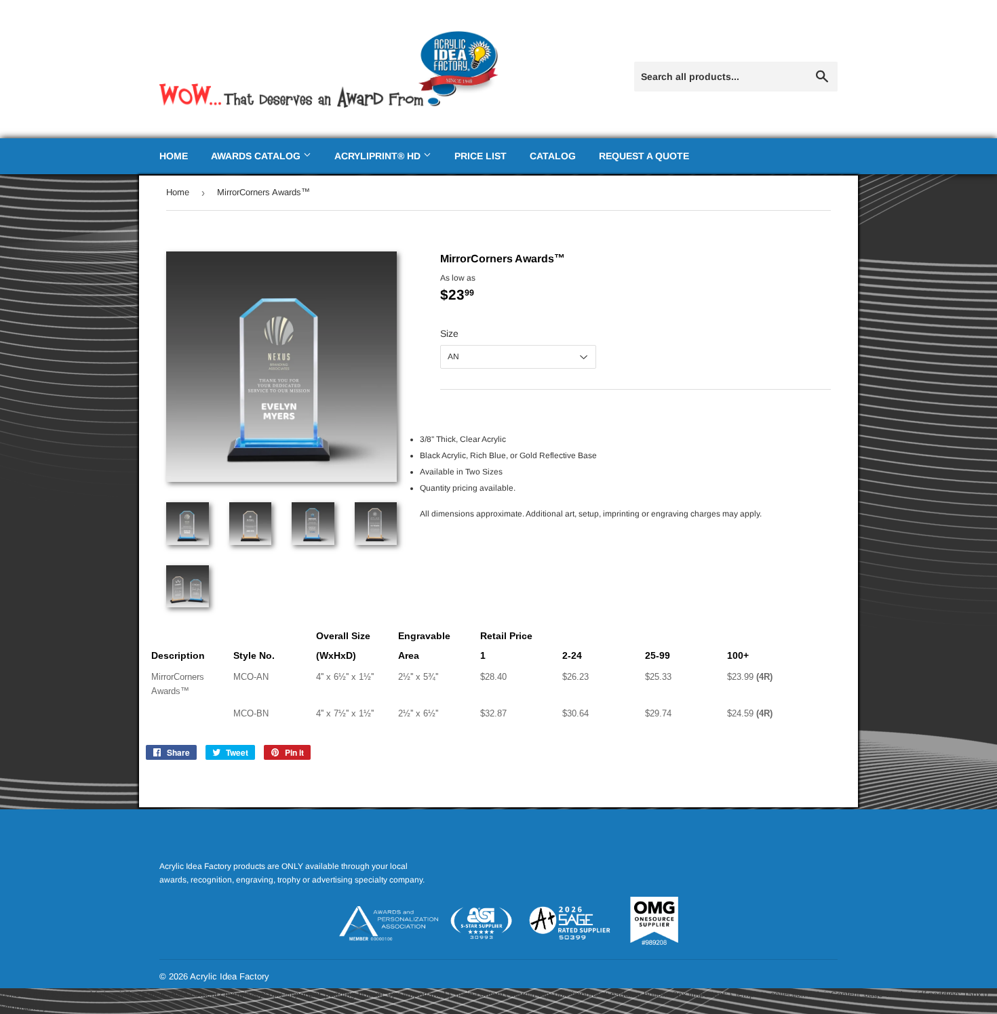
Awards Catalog (257, 155)
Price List (480, 155)
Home (173, 155)
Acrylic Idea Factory (229, 976)
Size (449, 333)
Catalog (553, 155)
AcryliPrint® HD (378, 155)
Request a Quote (644, 155)
